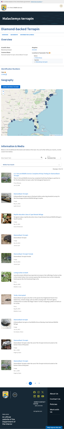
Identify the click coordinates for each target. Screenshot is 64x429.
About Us (54, 393)
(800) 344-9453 (39, 405)
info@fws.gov (37, 411)
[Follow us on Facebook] (35, 392)
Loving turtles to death (21, 273)
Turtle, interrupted (20, 295)
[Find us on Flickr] (39, 396)
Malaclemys (38, 58)
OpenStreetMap (58, 135)
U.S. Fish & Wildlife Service (14, 7)
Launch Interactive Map (11, 87)
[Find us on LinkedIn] (35, 396)
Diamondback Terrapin (21, 194)
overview (5, 34)
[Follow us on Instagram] (39, 392)
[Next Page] (39, 383)
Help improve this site (54, 427)
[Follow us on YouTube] (43, 396)
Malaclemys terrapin (41, 62)
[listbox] (54, 158)
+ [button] (3, 91)
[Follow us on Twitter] (43, 392)
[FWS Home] (3, 8)
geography (14, 34)
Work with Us (54, 410)
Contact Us (55, 399)
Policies (53, 404)
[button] (31, 165)
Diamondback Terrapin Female (23, 254)
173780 (3, 74)
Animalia (34, 50)
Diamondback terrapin (21, 320)
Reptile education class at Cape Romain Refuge (28, 214)
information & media (27, 34)
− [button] (3, 94)
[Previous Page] (26, 383)
